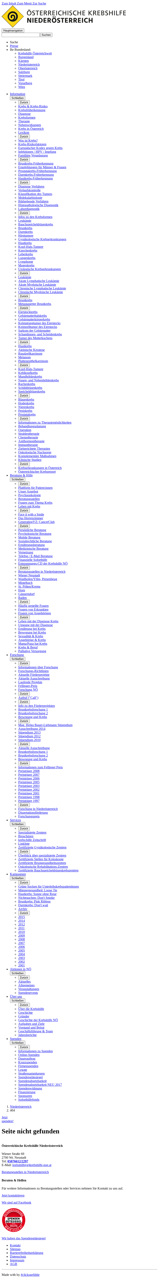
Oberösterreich (27, 68)
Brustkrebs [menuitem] (25, 228)
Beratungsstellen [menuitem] (29, 499)
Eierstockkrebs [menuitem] (27, 312)
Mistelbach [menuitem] (25, 583)
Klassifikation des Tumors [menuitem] (35, 194)
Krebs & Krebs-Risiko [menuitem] (33, 106)
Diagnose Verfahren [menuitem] (31, 186)
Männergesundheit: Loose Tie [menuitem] (37, 890)
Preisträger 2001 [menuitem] (29, 793)
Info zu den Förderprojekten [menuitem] (36, 705)
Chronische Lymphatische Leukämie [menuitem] (42, 288)
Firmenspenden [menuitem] (28, 1066)
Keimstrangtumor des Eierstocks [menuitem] (39, 323)
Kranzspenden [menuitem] (27, 1062)
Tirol (21, 79)
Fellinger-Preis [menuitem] (27, 686)
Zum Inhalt (9, 3)
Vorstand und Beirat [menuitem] (31, 1027)
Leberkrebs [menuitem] (25, 254)
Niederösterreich (29, 64)
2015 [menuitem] (21, 917)
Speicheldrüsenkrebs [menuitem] (31, 391)
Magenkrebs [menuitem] (26, 265)
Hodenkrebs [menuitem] (26, 403)
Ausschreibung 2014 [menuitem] (31, 728)
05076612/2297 (17, 1161)
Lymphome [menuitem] (25, 261)
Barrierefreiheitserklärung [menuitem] (26, 1253)
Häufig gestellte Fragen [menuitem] (33, 605)
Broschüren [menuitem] (25, 836)
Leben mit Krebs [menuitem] (29, 506)
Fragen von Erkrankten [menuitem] (33, 609)
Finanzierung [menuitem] (26, 1092)
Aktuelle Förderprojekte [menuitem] (33, 674)
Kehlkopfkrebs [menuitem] (28, 373)
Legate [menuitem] (22, 1069)
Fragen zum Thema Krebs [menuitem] (35, 502)
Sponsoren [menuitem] (25, 1096)
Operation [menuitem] (24, 430)
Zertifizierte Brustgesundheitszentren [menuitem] (42, 863)
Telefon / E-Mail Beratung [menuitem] (35, 556)
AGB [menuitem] (13, 1264)
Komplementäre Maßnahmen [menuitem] (37, 456)
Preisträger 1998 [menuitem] (29, 797)
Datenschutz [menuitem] (18, 1256)
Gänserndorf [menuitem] (26, 594)
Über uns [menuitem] (16, 996)
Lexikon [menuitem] (23, 132)
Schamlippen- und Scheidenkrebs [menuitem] (40, 334)
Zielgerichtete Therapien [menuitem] (34, 448)
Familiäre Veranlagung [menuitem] (33, 155)
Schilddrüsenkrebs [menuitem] (30, 387)
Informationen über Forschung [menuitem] (38, 667)
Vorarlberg (25, 83)
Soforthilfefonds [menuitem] (28, 1099)
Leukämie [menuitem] (24, 220)
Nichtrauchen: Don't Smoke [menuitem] (36, 897)
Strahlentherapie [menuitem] (28, 433)
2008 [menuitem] (21, 939)
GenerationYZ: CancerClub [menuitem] (36, 522)
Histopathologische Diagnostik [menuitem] (38, 205)
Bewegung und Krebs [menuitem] (32, 717)
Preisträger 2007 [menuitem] (29, 774)
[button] (13, 30)
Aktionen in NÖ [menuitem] (20, 969)
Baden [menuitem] (22, 597)
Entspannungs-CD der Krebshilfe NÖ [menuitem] (43, 563)
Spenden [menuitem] (15, 1038)
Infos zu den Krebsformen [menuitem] (35, 217)
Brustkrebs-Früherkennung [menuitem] (35, 163)
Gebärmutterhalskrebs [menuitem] (32, 315)
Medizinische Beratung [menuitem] (33, 548)
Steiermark (25, 75)
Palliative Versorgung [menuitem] (32, 651)
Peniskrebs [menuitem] (25, 410)
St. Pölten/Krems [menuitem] (29, 586)
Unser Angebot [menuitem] (28, 491)
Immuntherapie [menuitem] (28, 445)
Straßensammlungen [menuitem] (31, 1073)
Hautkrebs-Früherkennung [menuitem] (35, 178)
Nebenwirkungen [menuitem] (29, 125)
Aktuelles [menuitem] (24, 981)
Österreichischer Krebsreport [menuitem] (37, 471)
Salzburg (24, 72)
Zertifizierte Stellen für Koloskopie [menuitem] (41, 859)
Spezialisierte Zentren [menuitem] (32, 832)
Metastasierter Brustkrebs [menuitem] (34, 304)
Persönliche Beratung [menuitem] (32, 530)
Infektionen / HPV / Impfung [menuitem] (37, 151)
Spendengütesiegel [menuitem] (30, 1077)
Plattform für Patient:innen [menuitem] (35, 487)
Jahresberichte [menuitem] (27, 1035)
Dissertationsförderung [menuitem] (33, 812)
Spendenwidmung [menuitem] (30, 1088)
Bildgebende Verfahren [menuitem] (33, 201)
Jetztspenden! (7, 1119)
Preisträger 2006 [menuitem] (29, 778)
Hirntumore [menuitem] (25, 235)
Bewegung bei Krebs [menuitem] (32, 632)
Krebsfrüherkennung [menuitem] (31, 110)
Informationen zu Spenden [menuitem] (35, 1051)
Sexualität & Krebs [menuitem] (30, 636)
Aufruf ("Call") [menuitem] (28, 697)
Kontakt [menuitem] (15, 1245)
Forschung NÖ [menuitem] (28, 689)
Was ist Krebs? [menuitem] (28, 140)
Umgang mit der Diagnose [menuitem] (35, 625)
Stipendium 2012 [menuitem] (29, 736)
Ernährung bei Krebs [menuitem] (32, 628)
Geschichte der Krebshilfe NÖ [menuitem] (38, 1020)
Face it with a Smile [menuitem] (31, 514)
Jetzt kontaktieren (13, 1195)
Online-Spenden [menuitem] (29, 1055)
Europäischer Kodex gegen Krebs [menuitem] (40, 148)
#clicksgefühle (30, 1274)
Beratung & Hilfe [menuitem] (21, 475)
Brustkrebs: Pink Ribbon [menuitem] (34, 901)
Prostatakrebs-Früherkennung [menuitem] (37, 171)
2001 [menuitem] (21, 965)
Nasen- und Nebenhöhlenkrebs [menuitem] (38, 380)
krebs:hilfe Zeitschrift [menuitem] (32, 840)
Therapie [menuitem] (24, 121)
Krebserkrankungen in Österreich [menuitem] (40, 468)
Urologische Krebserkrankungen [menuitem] (39, 269)
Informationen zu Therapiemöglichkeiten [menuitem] (44, 422)
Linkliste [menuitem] (24, 843)
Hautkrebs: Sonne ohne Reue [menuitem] (37, 894)
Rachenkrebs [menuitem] (26, 384)
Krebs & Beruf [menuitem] (28, 647)
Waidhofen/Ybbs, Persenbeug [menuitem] (37, 579)
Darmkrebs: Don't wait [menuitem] (33, 905)
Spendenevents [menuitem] (28, 992)
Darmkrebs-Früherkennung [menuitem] (36, 174)
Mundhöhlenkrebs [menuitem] (30, 376)
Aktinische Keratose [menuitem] (31, 350)
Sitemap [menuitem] (15, 1249)
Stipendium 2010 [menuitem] (29, 740)
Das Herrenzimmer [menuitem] (30, 518)
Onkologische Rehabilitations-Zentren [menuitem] (43, 866)
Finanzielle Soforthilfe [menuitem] (32, 560)
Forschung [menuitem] (17, 655)
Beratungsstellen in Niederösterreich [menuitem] (41, 571)
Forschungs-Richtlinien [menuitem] (33, 671)
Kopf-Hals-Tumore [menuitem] (30, 246)
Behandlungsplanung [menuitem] (32, 426)
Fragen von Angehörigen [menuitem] (34, 613)
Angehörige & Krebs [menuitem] (32, 640)
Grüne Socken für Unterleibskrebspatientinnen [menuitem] (48, 886)
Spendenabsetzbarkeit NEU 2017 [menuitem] (40, 1084)
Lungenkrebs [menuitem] (26, 258)
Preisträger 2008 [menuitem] (29, 771)
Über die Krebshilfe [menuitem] (31, 1009)
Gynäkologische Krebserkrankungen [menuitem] (42, 239)
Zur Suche (39, 3)
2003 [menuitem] (21, 958)
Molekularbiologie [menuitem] (30, 197)
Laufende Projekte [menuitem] (30, 682)
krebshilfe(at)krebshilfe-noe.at (31, 1165)
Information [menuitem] (17, 94)
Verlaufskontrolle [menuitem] (29, 190)
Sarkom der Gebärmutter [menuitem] (34, 330)
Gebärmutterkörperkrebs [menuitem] (34, 319)
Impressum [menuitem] (17, 1260)
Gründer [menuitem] (23, 1016)
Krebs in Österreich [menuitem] (31, 128)
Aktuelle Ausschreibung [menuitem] (34, 678)
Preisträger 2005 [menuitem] (29, 782)
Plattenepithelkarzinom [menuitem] (33, 361)
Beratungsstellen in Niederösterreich (25, 1172)
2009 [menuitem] (21, 935)
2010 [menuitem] (21, 932)
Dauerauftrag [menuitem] (26, 1058)
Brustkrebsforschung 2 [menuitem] (33, 713)
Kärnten (23, 61)
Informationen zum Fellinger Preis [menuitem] (40, 767)
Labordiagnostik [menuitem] (29, 209)
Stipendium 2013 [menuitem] (29, 732)
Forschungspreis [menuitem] (29, 816)
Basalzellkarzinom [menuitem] (30, 353)
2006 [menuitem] (21, 947)
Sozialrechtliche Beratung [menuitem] (35, 541)
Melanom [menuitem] (24, 357)
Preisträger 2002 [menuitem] (29, 789)
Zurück (24, 102)
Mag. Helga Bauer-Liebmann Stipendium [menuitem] (45, 725)
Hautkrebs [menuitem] (25, 243)
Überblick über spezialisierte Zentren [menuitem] (42, 855)
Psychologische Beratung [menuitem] (34, 533)
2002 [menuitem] (21, 961)
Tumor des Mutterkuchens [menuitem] (35, 338)
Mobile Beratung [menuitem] (29, 537)
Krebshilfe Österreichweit (35, 53)
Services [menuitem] (15, 820)
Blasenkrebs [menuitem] (26, 399)
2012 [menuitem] (21, 924)
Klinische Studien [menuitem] (29, 460)
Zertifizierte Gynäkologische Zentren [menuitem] (42, 847)
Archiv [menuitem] (22, 909)
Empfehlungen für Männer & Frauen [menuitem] (42, 167)
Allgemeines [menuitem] (26, 985)
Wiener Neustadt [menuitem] (29, 575)
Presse (14, 46)
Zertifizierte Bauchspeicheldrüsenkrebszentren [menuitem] (48, 870)
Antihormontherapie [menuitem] (31, 441)
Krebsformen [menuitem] (26, 117)
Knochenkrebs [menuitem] (27, 250)
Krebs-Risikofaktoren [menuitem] (32, 144)
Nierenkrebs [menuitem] (26, 407)
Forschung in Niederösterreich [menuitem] (38, 809)
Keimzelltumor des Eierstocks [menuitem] (37, 327)
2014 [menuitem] (21, 920)
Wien (21, 87)
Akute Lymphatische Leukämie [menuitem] (38, 281)
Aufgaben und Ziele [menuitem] (31, 1024)
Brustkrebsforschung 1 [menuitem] (33, 709)
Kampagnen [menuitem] (18, 874)
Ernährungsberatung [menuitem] (31, 545)
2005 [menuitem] (21, 950)
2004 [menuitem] (21, 954)
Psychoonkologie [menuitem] (29, 495)
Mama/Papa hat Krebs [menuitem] (32, 643)
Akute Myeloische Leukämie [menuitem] (37, 284)
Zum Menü (25, 3)
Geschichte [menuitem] (25, 1012)
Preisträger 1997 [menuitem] (29, 801)
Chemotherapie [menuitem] (28, 437)
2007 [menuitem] (21, 943)
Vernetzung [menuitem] (25, 552)
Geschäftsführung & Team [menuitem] (35, 1031)
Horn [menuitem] (21, 590)
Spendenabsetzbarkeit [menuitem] (32, 1081)
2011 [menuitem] (21, 928)
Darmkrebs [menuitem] (25, 232)
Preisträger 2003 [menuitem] (29, 786)
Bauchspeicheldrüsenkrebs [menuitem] (35, 224)
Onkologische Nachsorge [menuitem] (34, 452)
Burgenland (26, 57)
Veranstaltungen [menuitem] (28, 989)
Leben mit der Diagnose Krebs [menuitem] (38, 621)
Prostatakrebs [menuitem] (27, 414)
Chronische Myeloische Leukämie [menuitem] (40, 292)
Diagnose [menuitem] (24, 114)
